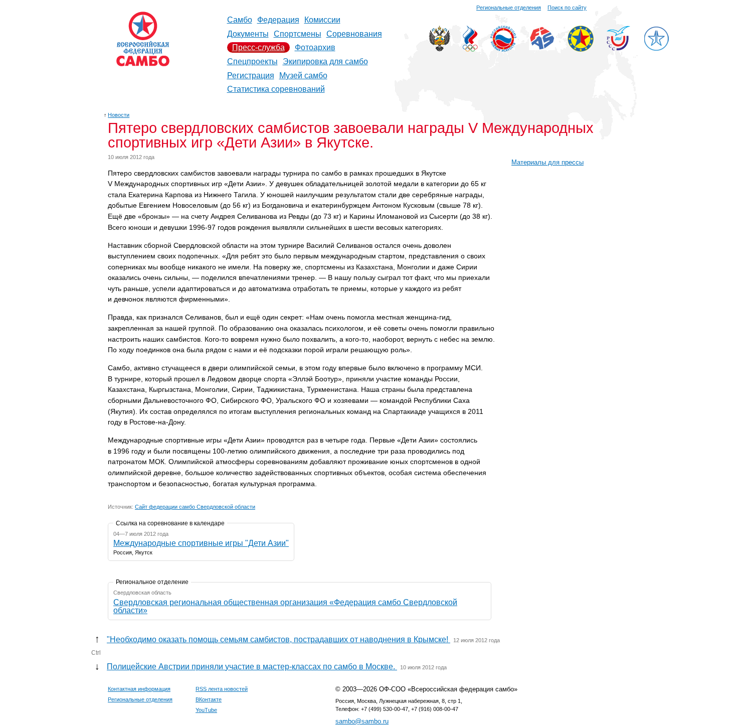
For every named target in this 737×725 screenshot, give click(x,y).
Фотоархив (315, 47)
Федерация (278, 20)
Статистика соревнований (276, 89)
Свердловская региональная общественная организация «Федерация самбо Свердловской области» (285, 606)
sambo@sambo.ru (362, 721)
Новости (118, 115)
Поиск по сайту (567, 8)
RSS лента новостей (222, 689)
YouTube (206, 710)
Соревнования (354, 34)
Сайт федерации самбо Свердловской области (195, 507)
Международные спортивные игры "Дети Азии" (201, 543)
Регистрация (250, 75)
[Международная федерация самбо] (542, 47)
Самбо (239, 20)
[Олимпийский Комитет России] (470, 49)
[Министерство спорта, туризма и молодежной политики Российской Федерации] (439, 49)
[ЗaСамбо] (656, 49)
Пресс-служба (258, 47)
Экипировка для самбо (325, 61)
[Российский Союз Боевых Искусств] (503, 49)
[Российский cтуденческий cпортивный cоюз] (618, 48)
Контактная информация (139, 689)
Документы (248, 34)
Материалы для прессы (547, 162)
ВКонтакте (209, 699)
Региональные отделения (508, 8)
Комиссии (322, 20)
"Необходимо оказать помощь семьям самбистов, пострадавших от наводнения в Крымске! (278, 639)
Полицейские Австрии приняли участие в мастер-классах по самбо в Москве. (252, 666)
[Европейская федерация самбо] (581, 49)
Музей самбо (303, 75)
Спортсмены (297, 34)
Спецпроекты (252, 61)
